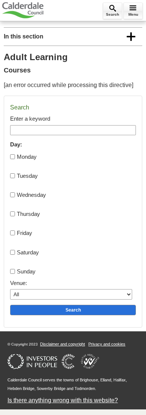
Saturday (28, 252)
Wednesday (31, 195)
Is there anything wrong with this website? (62, 400)
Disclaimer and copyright (62, 344)
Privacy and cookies (106, 344)
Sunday (26, 271)
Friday (24, 233)
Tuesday (27, 176)
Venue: (18, 283)
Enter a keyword (30, 118)
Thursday (28, 214)
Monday (27, 157)
